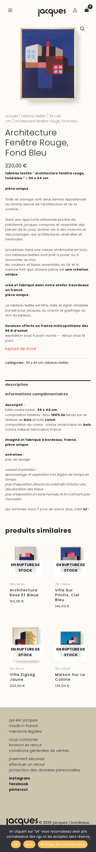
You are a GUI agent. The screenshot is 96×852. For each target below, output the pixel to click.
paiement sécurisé (27, 758)
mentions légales (25, 731)
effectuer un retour (27, 764)
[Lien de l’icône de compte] (75, 10)
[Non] (89, 838)
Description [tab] (16, 384)
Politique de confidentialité (62, 844)
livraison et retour (25, 745)
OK (16, 844)
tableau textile (33, 116)
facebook (18, 783)
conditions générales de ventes (39, 750)
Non (29, 844)
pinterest (18, 789)
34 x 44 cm (34, 362)
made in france (23, 725)
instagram (19, 778)
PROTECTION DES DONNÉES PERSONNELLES (44, 770)
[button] (82, 29)
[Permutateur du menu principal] (10, 10)
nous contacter (23, 739)
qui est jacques (23, 720)
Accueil (11, 116)
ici (85, 509)
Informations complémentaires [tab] (36, 394)
